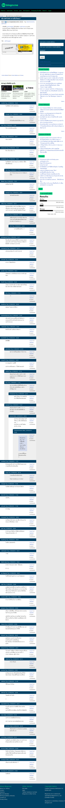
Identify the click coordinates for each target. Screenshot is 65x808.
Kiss (6, 170)
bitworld (3, 648)
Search (44, 11)
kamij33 (7, 192)
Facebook (29, 792)
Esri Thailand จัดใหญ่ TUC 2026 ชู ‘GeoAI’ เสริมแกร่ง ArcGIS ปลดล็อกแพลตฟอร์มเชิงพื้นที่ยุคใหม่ (51, 109)
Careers (2, 790)
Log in (31, 106)
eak (2, 528)
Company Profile (36, 11)
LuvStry (7, 215)
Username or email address (47, 42)
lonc (2, 125)
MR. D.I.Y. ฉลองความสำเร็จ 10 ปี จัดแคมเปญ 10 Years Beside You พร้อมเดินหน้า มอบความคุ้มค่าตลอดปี (51, 90)
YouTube (34, 792)
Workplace (26, 11)
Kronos (3, 748)
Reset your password (45, 64)
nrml (2, 737)
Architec (7, 726)
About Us (2, 788)
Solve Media (10, 26)
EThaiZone (12, 393)
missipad (3, 517)
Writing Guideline (4, 795)
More (62, 101)
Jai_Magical (4, 573)
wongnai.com (48, 802)
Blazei (2, 181)
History (8, 788)
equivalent (4, 704)
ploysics (3, 608)
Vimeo (21, 75)
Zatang (3, 136)
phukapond (4, 237)
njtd (2, 584)
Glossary (12, 795)
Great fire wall (44, 165)
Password (42, 50)
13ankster (3, 326)
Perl (11, 226)
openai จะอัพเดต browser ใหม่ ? (48, 170)
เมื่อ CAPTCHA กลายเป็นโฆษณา (11, 18)
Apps (23, 790)
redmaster (4, 551)
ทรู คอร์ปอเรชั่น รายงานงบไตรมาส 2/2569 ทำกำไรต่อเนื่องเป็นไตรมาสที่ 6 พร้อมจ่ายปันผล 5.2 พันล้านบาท (52, 126)
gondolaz (8, 349)
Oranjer (7, 114)
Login (49, 11)
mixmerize (4, 248)
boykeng (3, 539)
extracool (3, 148)
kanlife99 (3, 338)
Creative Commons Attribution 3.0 (54, 788)
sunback (3, 461)
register (31, 107)
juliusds (3, 506)
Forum (16, 11)
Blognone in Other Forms (29, 794)
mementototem (18, 430)
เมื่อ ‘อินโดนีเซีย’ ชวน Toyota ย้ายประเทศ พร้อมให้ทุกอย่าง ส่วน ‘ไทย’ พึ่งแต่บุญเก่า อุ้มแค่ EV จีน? (52, 96)
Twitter (24, 792)
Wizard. (3, 635)
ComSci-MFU (4, 597)
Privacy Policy (3, 799)
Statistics (2, 792)
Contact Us (3, 797)
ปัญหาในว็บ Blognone (45, 163)
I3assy (3, 624)
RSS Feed (24, 788)
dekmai (3, 692)
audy (6, 472)
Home (1, 16)
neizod (11, 416)
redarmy (7, 659)
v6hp (2, 203)
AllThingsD (8, 41)
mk (4, 22)
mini (2, 715)
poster (3, 271)
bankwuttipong (5, 315)
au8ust (7, 371)
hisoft (2, 282)
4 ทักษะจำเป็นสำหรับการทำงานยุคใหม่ (49, 148)
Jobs (20, 11)
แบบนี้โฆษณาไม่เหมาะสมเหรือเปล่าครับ (50, 174)
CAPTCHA (3, 23)
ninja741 (3, 360)
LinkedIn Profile (49, 797)
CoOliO (3, 103)
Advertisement (30, 22)
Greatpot (3, 759)
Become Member (4, 794)
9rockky (3, 771)
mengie (3, 484)
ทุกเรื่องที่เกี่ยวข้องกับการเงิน (47, 172)
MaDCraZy (4, 562)
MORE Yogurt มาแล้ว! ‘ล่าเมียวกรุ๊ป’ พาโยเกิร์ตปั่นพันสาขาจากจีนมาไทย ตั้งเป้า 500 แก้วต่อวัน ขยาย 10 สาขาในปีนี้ (51, 79)
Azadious (3, 304)
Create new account (45, 61)
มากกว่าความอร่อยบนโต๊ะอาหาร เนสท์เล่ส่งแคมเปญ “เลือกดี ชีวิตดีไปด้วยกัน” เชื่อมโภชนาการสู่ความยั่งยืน (51, 85)
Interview (9, 11)
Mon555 (3, 495)
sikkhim (3, 681)
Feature (3, 11)
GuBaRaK (3, 159)
